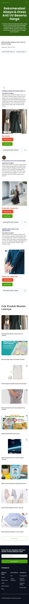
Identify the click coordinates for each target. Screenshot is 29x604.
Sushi (2, 583)
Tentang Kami (23, 575)
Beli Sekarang (7, 139)
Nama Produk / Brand (7, 51)
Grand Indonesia (13, 579)
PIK (11, 575)
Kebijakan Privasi (22, 583)
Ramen (3, 577)
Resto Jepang (5, 586)
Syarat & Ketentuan (22, 579)
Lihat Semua (14, 538)
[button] (26, 2)
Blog (2, 588)
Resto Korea (4, 580)
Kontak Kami (23, 587)
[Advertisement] (14, 69)
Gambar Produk (20, 51)
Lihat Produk (7, 144)
